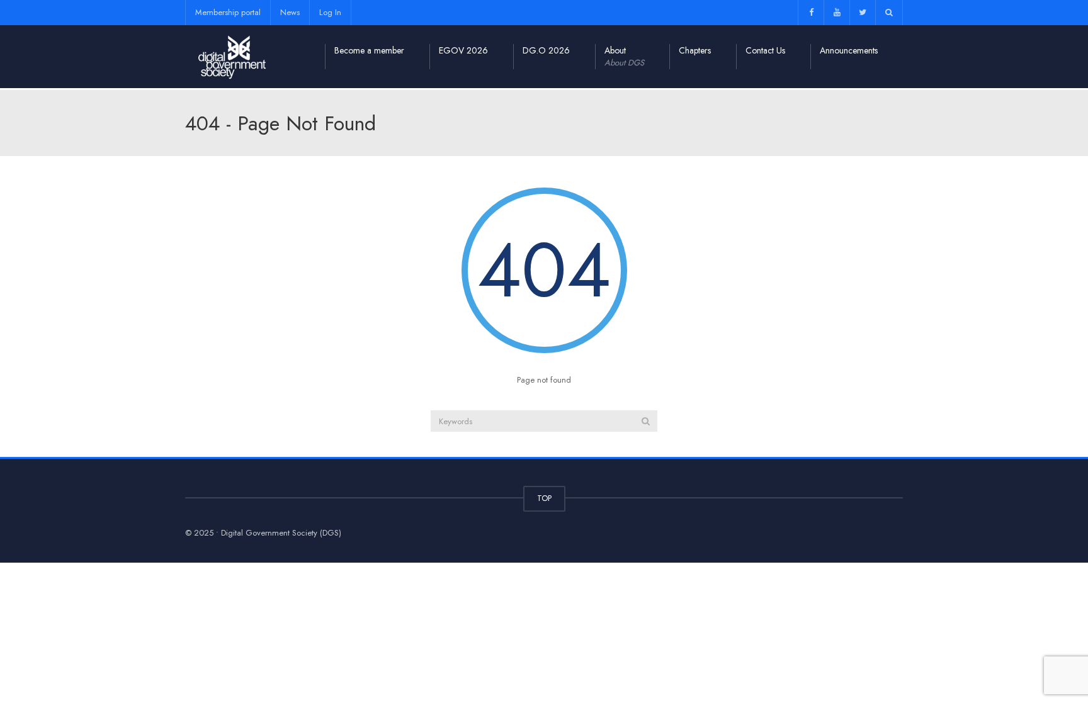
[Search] (645, 421)
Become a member (369, 50)
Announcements (849, 50)
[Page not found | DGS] (232, 56)
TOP (544, 498)
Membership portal (228, 12)
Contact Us (765, 50)
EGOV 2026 (463, 50)
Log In (330, 12)
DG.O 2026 (546, 50)
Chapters (695, 50)
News (290, 12)
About (624, 56)
